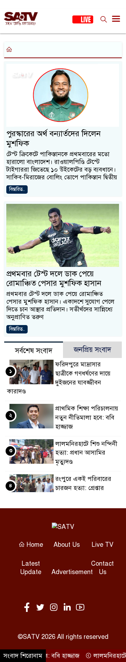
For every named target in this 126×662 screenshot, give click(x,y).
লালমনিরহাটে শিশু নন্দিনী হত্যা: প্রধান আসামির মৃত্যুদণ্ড (86, 453)
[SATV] (63, 526)
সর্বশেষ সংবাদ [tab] (33, 350)
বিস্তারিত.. (17, 189)
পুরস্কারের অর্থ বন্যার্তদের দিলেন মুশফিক (53, 139)
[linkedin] (68, 607)
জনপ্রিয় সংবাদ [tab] (92, 349)
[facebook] (28, 607)
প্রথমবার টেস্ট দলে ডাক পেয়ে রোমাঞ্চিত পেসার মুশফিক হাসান (54, 279)
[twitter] (41, 607)
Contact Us (102, 568)
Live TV (102, 545)
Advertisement (72, 572)
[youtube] (80, 607)
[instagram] (55, 607)
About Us (67, 545)
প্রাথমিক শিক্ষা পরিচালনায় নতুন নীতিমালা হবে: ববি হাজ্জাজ (86, 417)
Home (34, 545)
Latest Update (30, 568)
